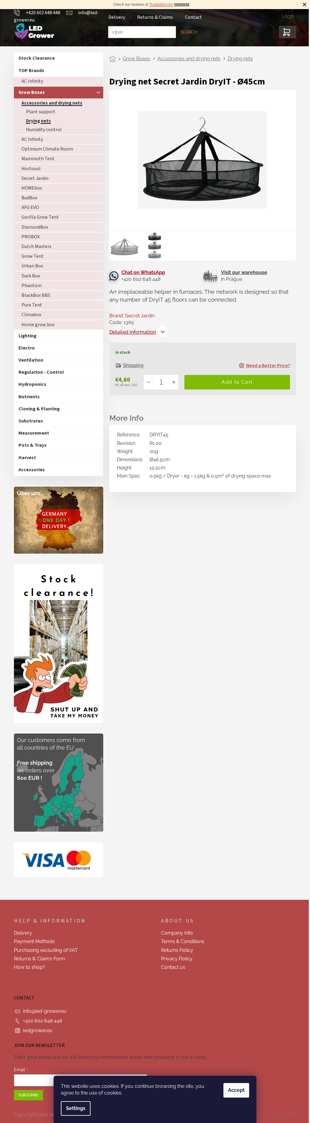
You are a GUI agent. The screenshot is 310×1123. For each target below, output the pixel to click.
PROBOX (28, 237)
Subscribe (26, 1095)
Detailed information (130, 332)
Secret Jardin (32, 178)
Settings (73, 1108)
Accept (234, 1090)
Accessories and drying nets (49, 103)
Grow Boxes (29, 92)
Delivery (21, 933)
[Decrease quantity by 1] (146, 382)
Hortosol (28, 168)
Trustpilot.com (159, 4)
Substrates (28, 421)
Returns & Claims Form (37, 959)
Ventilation (28, 360)
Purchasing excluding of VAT (44, 950)
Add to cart (235, 382)
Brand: (129, 316)
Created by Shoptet (272, 1114)
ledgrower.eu (35, 1030)
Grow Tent (30, 256)
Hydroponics (30, 384)
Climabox (29, 314)
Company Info (175, 933)
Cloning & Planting (37, 409)
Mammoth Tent (35, 158)
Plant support (38, 111)
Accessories (29, 469)
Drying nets (36, 121)
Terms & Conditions (180, 941)
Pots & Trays (30, 445)
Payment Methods (32, 941)
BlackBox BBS (33, 295)
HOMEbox (29, 188)
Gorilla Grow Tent (38, 217)
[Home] (112, 59)
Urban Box (30, 266)
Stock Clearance (34, 58)
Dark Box (28, 276)
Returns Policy (175, 950)
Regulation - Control (39, 372)
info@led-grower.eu (42, 1011)
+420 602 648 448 (40, 1021)
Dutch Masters (34, 246)
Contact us (171, 967)
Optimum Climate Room (45, 149)
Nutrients (27, 396)
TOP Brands (29, 70)
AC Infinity (30, 81)
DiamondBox (32, 227)
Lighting (25, 336)
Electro (24, 348)
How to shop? (27, 967)
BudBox (27, 197)
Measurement (31, 433)
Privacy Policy (174, 959)
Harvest (25, 457)
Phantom (29, 285)
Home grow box (35, 324)
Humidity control (42, 129)
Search (186, 32)
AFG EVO (28, 207)
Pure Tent (29, 305)
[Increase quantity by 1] (171, 382)
